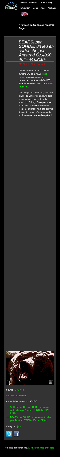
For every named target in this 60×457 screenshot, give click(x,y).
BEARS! (24, 86)
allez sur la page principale (41, 448)
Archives (52, 8)
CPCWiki (19, 390)
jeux (19, 426)
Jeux (42, 8)
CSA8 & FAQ (46, 2)
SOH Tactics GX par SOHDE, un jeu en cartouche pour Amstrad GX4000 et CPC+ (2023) (30, 410)
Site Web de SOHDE (16, 395)
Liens (35, 8)
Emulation (25, 8)
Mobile (23, 2)
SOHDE (49, 83)
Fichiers (33, 2)
